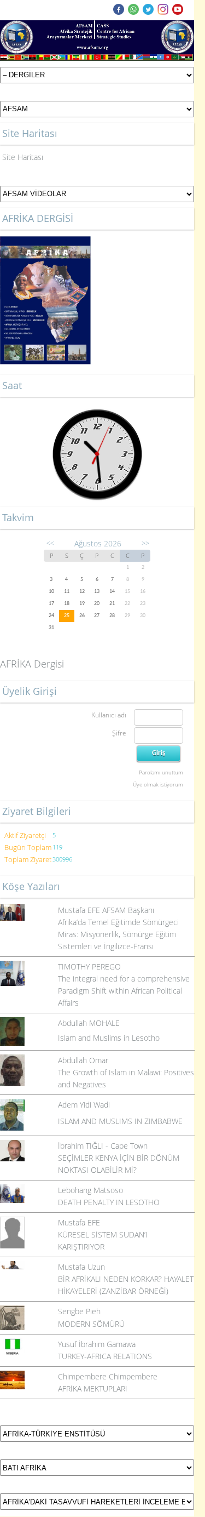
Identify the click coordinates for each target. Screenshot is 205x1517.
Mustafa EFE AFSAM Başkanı (106, 910)
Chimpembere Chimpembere (107, 1376)
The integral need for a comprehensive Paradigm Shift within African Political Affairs (124, 990)
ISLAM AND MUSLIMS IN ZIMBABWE (120, 1121)
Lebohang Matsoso (90, 1190)
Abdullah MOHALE (89, 1023)
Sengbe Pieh (79, 1311)
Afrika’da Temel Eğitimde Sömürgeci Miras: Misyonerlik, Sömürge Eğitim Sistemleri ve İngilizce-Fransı (118, 934)
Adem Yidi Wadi (84, 1104)
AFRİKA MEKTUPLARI (92, 1388)
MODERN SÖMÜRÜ (91, 1324)
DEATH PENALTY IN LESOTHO (109, 1202)
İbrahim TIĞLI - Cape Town (103, 1145)
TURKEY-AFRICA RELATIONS (105, 1356)
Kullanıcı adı (108, 715)
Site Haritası (22, 157)
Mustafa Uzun (81, 1267)
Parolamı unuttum (161, 772)
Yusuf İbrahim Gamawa (97, 1344)
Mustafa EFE (79, 1222)
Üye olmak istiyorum (158, 784)
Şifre (119, 733)
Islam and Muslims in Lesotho (109, 1038)
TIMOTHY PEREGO (89, 966)
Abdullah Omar (83, 1060)
